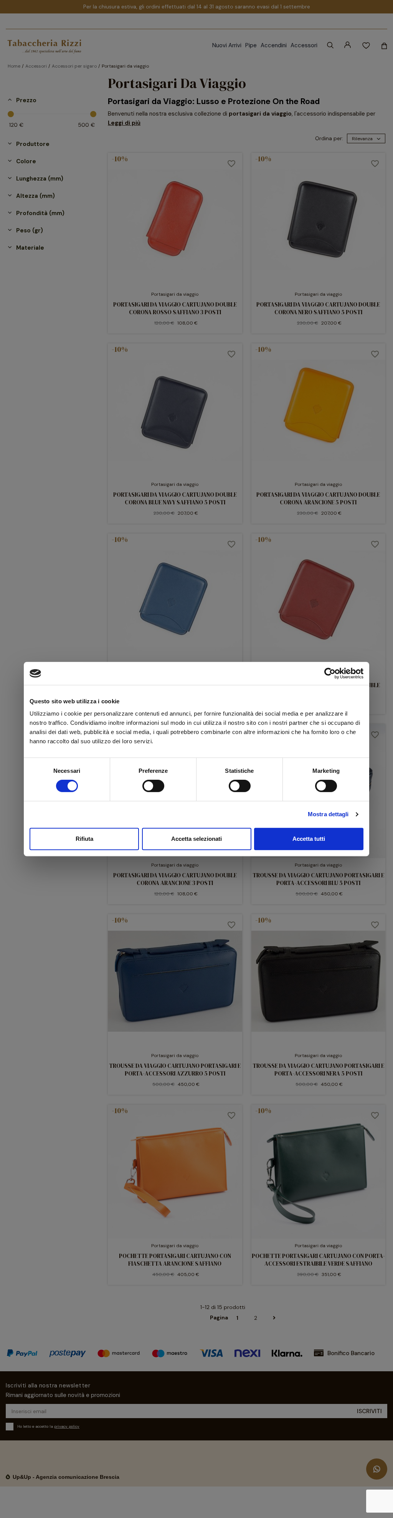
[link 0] (329, 673)
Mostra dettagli (328, 814)
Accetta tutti (308, 838)
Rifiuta (84, 838)
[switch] (153, 786)
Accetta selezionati (196, 838)
